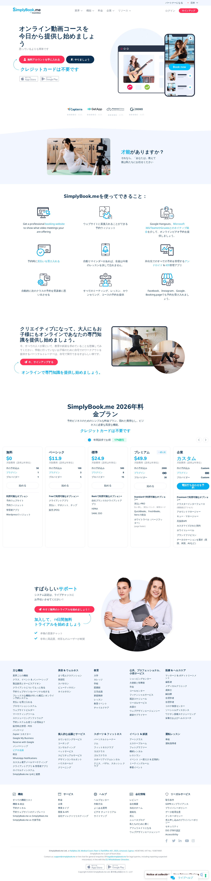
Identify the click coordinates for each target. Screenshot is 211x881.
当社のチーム (136, 807)
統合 (15, 754)
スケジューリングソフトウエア (28, 718)
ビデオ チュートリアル (105, 811)
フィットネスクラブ (103, 747)
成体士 (168, 689)
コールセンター (137, 690)
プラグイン (11, 472)
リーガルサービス (138, 702)
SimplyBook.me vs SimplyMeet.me (30, 815)
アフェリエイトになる (140, 827)
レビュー (134, 799)
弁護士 (133, 706)
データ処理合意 (173, 811)
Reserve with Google (23, 742)
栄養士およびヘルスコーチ (178, 718)
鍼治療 (168, 693)
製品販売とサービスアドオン (27, 683)
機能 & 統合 (18, 803)
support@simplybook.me (64, 856)
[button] (79, 10)
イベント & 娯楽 (139, 734)
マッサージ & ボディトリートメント (180, 676)
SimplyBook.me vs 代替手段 (27, 819)
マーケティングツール (23, 714)
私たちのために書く (139, 823)
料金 (100, 10)
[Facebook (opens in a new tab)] (168, 840)
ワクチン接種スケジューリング (180, 714)
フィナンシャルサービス (141, 694)
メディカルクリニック (176, 685)
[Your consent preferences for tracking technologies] (206, 876)
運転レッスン (172, 734)
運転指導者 (170, 743)
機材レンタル (136, 751)
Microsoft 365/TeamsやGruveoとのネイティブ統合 (167, 227)
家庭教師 (98, 695)
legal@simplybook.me (116, 856)
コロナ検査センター (175, 705)
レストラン (135, 755)
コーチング (63, 743)
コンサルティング (66, 747)
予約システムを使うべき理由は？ (29, 722)
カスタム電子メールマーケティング (30, 762)
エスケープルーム (138, 743)
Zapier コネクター (22, 734)
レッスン (98, 699)
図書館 (97, 687)
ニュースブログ (137, 819)
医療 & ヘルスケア (175, 670)
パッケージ (18, 730)
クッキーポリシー (174, 815)
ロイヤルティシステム (23, 770)
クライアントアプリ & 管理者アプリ (30, 766)
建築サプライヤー (138, 714)
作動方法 (98, 803)
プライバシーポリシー (176, 807)
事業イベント (136, 767)
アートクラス (136, 739)
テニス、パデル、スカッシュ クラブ (109, 764)
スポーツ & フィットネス (108, 734)
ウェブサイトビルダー (23, 709)
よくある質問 (100, 807)
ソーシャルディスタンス (177, 709)
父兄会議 (98, 691)
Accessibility (171, 834)
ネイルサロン (64, 691)
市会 (132, 686)
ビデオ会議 (18, 750)
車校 (167, 739)
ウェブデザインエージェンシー (145, 710)
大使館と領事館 (137, 682)
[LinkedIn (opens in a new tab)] (182, 840)
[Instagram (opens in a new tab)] (195, 840)
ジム (96, 743)
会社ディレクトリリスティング (73, 815)
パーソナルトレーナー (105, 739)
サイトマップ (100, 815)
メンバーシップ (20, 746)
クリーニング (64, 767)
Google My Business (23, 738)
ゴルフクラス (100, 755)
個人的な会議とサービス (71, 734)
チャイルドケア (101, 707)
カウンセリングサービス (70, 739)
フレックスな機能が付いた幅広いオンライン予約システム (33, 696)
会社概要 (134, 803)
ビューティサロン (66, 687)
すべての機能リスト (22, 799)
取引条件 (169, 799)
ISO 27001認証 (172, 830)
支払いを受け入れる (49, 261)
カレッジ (98, 679)
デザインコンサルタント (70, 759)
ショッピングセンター (140, 678)
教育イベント (100, 703)
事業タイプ (63, 807)
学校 (96, 683)
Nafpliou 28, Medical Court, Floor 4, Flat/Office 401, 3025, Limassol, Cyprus (102, 850)
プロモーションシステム (25, 705)
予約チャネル (19, 807)
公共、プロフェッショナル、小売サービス (146, 672)
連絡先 (133, 811)
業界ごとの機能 (20, 675)
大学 (96, 675)
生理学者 (169, 697)
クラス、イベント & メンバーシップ (30, 679)
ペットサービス (65, 751)
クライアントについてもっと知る (29, 687)
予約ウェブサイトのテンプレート (29, 811)
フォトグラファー (138, 747)
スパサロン (63, 683)
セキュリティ (171, 826)
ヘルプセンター (101, 799)
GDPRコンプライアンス (176, 803)
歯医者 (168, 681)
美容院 (61, 679)
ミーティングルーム (139, 763)
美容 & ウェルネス (68, 670)
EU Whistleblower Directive (117, 859)
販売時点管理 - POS (22, 726)
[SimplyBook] (27, 10)
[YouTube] (188, 840)
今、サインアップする (40, 361)
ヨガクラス (99, 751)
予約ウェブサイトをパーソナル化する (31, 691)
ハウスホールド (65, 763)
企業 (60, 803)
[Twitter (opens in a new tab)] (175, 840)
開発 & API (63, 811)
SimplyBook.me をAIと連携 (26, 774)
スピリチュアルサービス (70, 755)
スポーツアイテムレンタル (107, 759)
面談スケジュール (138, 698)
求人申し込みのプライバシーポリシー (181, 821)
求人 (132, 815)
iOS (168, 265)
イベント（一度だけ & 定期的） (145, 759)
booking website (55, 224)
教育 (96, 670)
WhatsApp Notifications (25, 758)
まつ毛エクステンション (70, 675)
